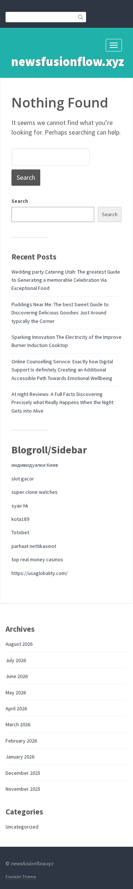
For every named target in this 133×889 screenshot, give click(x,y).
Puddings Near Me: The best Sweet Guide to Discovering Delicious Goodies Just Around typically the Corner (60, 312)
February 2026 (21, 740)
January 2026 (20, 756)
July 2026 (16, 660)
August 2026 (19, 644)
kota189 (20, 519)
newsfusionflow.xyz (67, 61)
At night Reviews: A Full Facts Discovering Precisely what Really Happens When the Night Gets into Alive (62, 402)
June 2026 (17, 676)
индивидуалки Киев (34, 465)
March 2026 (18, 724)
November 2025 (23, 789)
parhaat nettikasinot (33, 546)
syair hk (19, 505)
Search (19, 201)
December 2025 (23, 773)
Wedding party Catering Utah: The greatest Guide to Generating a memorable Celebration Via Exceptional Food (65, 280)
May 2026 (16, 692)
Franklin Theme (21, 876)
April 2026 (16, 708)
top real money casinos (37, 559)
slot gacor (22, 478)
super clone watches (34, 492)
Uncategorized (22, 826)
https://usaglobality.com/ (39, 573)
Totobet (20, 532)
